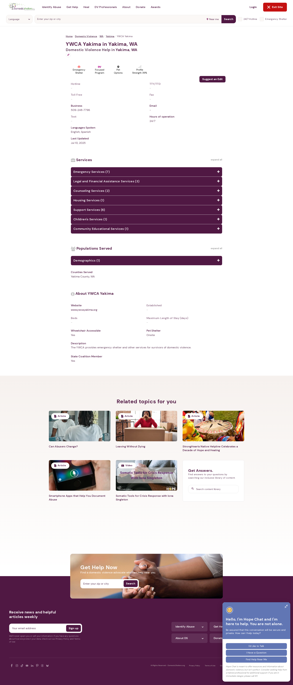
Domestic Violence (86, 36)
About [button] (126, 7)
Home (69, 36)
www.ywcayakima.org (84, 310)
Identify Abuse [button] (51, 7)
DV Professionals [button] (106, 7)
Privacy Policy (194, 665)
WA (102, 36)
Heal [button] (86, 7)
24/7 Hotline (250, 19)
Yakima (110, 36)
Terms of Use (210, 665)
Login (253, 7)
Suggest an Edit (212, 79)
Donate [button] (140, 7)
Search (228, 19)
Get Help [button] (72, 7)
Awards (155, 7)
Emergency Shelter (276, 19)
